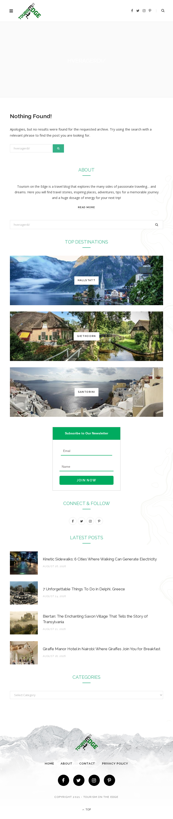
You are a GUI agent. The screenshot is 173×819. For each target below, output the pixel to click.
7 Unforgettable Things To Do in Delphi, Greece (84, 589)
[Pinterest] (109, 780)
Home (49, 763)
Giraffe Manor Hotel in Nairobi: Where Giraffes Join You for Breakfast (101, 649)
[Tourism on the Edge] (30, 11)
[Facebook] (63, 780)
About (67, 763)
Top (88, 809)
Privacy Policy (115, 763)
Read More (86, 207)
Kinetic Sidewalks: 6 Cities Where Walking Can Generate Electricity (100, 559)
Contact (87, 763)
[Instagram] (94, 780)
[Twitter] (78, 780)
